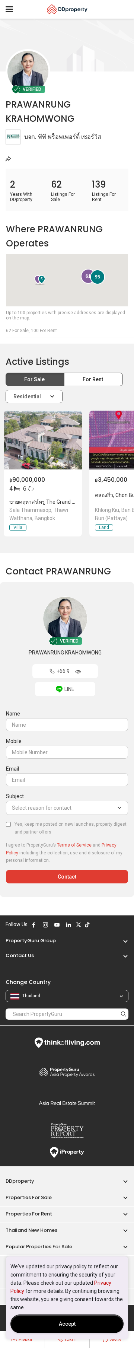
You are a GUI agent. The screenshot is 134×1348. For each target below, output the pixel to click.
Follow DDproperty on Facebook (33, 924)
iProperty (67, 1152)
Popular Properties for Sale (39, 1246)
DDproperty (20, 1181)
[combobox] (67, 808)
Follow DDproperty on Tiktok (87, 925)
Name (13, 714)
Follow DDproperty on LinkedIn (68, 924)
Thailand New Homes (31, 1230)
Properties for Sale (29, 1197)
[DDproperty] (67, 9)
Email (12, 769)
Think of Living (67, 1043)
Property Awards (67, 1072)
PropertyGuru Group (31, 940)
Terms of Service (74, 845)
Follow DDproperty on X (79, 925)
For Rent (93, 379)
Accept (67, 1324)
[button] (121, 940)
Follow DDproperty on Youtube (56, 924)
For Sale (35, 379)
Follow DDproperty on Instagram (45, 924)
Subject (15, 796)
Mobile (14, 741)
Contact (67, 877)
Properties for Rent (29, 1213)
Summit (67, 1103)
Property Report (67, 1130)
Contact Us (20, 955)
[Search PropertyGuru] (123, 1014)
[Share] (8, 159)
